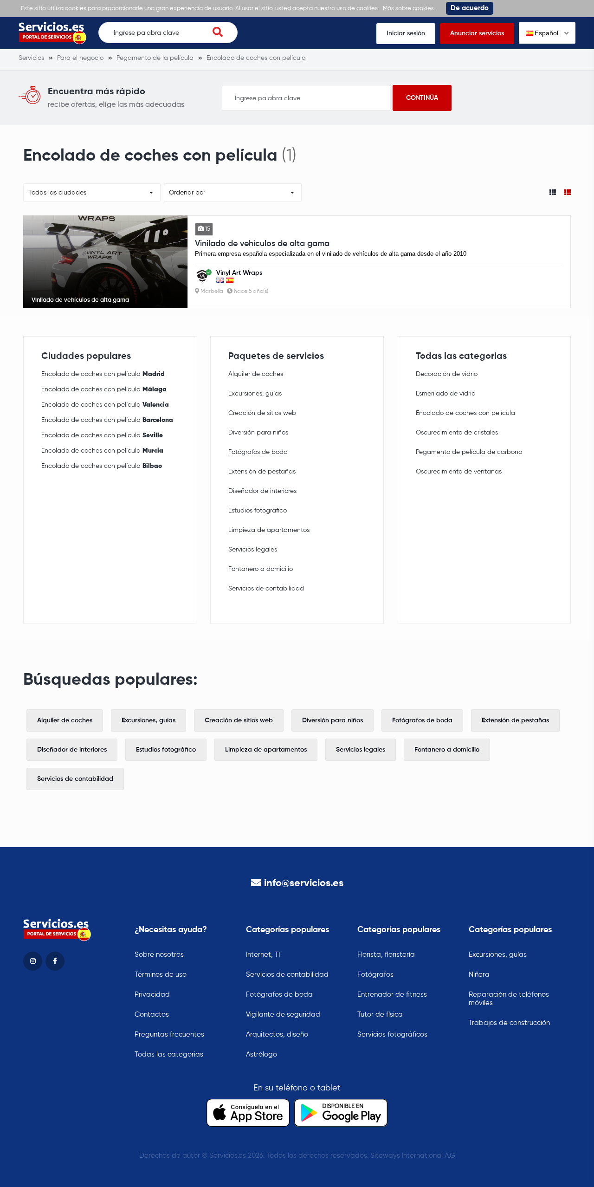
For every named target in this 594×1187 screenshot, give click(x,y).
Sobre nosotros (159, 954)
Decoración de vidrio (447, 374)
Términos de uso (161, 974)
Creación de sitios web (262, 413)
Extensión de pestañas (262, 471)
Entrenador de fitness (392, 994)
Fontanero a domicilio (260, 569)
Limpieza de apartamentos (269, 530)
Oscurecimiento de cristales (457, 432)
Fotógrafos (375, 974)
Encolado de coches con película (103, 374)
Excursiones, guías (255, 393)
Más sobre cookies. (409, 9)
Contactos (152, 1014)
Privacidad (152, 994)
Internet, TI (263, 954)
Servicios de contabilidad (266, 588)
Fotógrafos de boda (258, 452)
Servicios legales (252, 549)
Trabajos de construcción (509, 1022)
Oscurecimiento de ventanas (459, 471)
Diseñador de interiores (262, 491)
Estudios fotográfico (257, 510)
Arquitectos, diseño (277, 1034)
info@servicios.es (303, 883)
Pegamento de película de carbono (469, 452)
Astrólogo (261, 1054)
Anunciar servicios (477, 33)
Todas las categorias (169, 1054)
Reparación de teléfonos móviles (509, 998)
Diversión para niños (258, 432)
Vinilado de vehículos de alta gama (262, 244)
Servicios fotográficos (392, 1034)
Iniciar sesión (406, 33)
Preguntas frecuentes (169, 1034)
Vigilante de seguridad (283, 1014)
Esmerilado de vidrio (445, 393)
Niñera (479, 974)
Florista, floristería (386, 954)
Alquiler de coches (255, 374)
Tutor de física (380, 1014)
